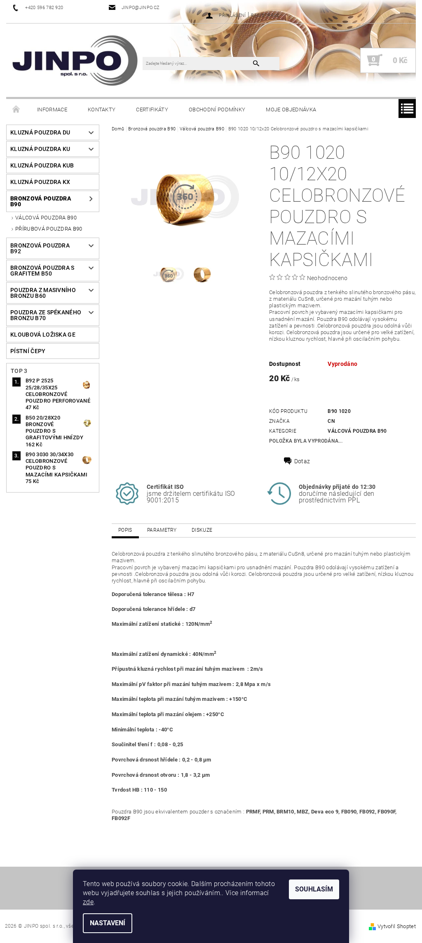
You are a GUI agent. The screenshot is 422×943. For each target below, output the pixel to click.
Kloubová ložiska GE (42, 334)
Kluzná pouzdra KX (40, 182)
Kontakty (102, 109)
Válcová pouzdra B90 (46, 218)
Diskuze (202, 530)
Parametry (162, 530)
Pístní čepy (28, 351)
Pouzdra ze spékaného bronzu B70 (45, 315)
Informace (52, 109)
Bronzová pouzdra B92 (40, 248)
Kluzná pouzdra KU (40, 149)
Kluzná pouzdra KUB (42, 165)
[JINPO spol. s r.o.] (75, 60)
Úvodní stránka (16, 109)
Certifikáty (152, 109)
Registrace (265, 15)
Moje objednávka (291, 109)
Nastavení (107, 923)
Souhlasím (314, 889)
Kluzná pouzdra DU (40, 132)
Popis (125, 530)
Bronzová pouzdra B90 (40, 201)
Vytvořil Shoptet (396, 926)
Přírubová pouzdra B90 (48, 229)
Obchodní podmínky (217, 109)
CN (331, 421)
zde (88, 902)
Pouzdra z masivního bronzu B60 (43, 293)
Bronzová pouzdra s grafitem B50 (42, 270)
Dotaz (302, 461)
